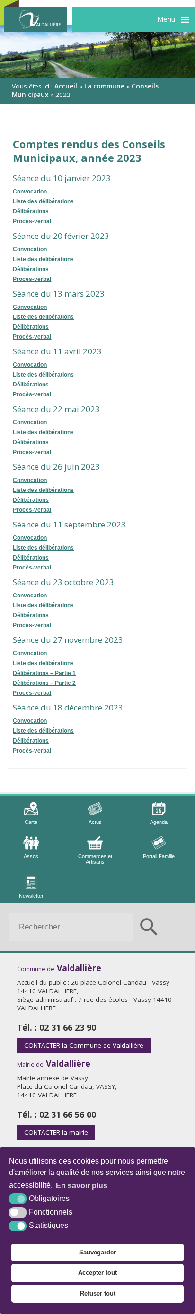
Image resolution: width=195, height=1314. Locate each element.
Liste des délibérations (43, 201)
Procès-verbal (32, 221)
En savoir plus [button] (81, 1186)
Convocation (30, 191)
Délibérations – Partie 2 (44, 683)
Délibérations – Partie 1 (44, 673)
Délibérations (31, 211)
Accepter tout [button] (97, 1272)
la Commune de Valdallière (83, 1045)
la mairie (56, 1132)
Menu (166, 19)
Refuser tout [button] (97, 1293)
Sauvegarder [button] (97, 1252)
